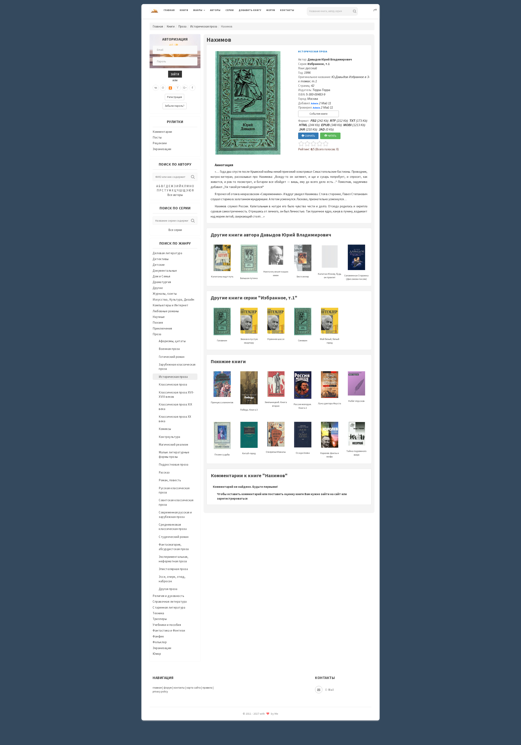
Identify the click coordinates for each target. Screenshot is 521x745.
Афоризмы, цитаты (172, 341)
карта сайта (194, 687)
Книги (184, 10)
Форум (270, 10)
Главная (169, 10)
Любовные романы (166, 311)
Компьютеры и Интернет (170, 305)
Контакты (287, 10)
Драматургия (162, 282)
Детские (159, 265)
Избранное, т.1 (319, 64)
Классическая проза (173, 384)
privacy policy (160, 691)
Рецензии (160, 143)
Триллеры (160, 619)
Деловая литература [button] (207, 20)
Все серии (175, 230)
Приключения (162, 328)
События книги (318, 113)
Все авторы (175, 195)
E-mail (329, 689)
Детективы (161, 259)
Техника (158, 613)
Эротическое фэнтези (254, 722)
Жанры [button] (197, 10)
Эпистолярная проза (173, 569)
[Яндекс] (178, 88)
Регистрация (174, 97)
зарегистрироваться (232, 498)
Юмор (157, 654)
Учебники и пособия (167, 625)
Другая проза (168, 589)
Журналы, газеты (165, 294)
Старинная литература (169, 607)
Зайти (175, 74)
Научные (159, 317)
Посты (157, 137)
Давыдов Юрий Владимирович (330, 59)
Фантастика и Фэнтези (169, 630)
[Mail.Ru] (163, 88)
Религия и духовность (168, 596)
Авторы (215, 10)
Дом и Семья (161, 276)
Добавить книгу (250, 10)
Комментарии (162, 132)
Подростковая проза (173, 464)
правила (207, 687)
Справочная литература (170, 601)
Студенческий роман (173, 537)
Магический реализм (173, 444)
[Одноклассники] (170, 88)
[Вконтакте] (156, 88)
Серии (229, 10)
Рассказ (164, 472)
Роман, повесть (170, 480)
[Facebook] (192, 88)
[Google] (185, 88)
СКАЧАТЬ (309, 135)
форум (168, 687)
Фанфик (158, 636)
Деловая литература (253, 20)
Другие (158, 288)
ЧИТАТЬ (331, 135)
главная (157, 687)
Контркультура (169, 437)
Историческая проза (203, 26)
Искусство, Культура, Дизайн (173, 299)
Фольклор (160, 642)
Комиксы (165, 429)
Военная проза (169, 349)
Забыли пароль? (174, 106)
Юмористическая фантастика (260, 731)
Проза (182, 26)
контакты (179, 687)
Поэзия (158, 322)
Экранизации (162, 149)
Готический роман (171, 357)
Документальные (165, 271)
